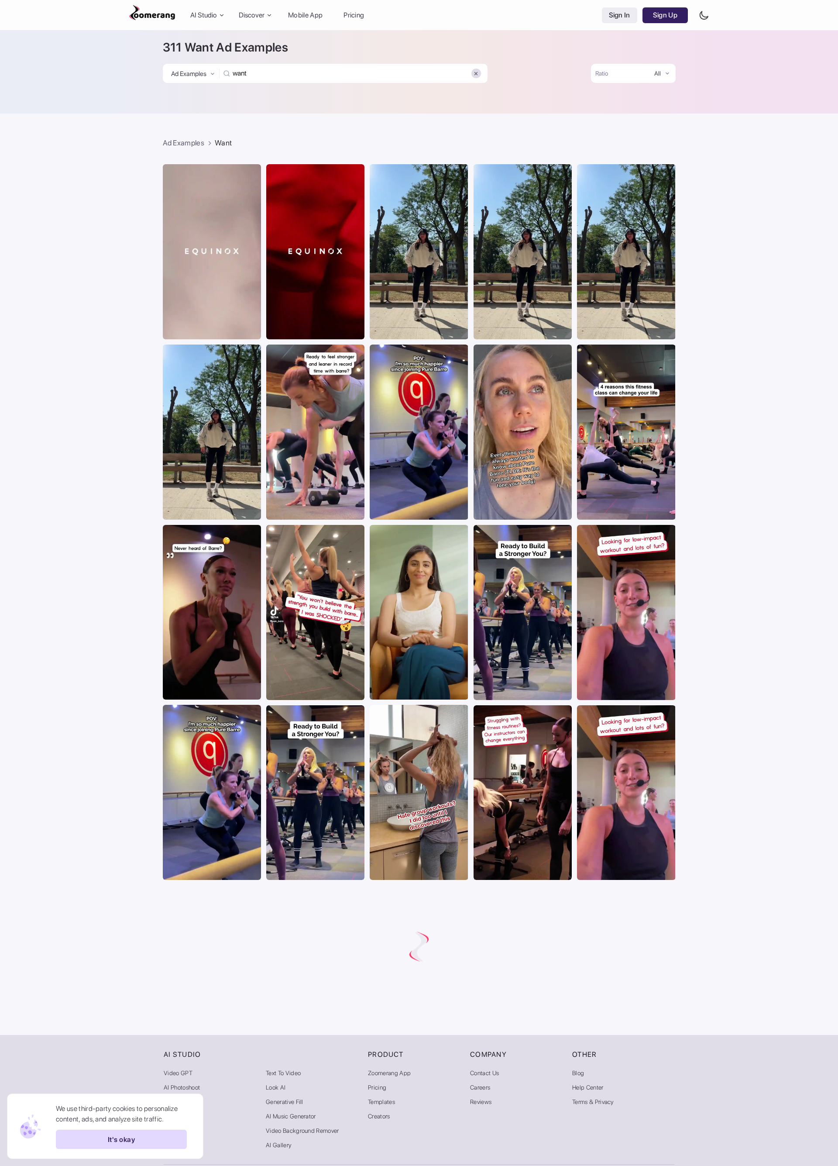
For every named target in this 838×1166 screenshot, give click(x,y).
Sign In (619, 15)
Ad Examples (184, 142)
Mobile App (305, 15)
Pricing (353, 15)
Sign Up (665, 15)
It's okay (121, 1139)
